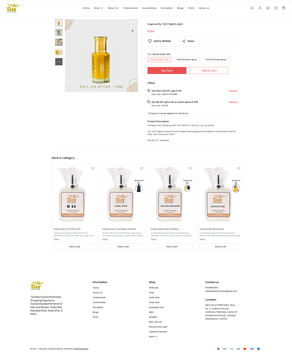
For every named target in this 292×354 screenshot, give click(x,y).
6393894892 (211, 287)
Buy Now (167, 70)
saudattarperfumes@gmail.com (221, 291)
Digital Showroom (81, 348)
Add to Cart (209, 70)
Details (233, 90)
